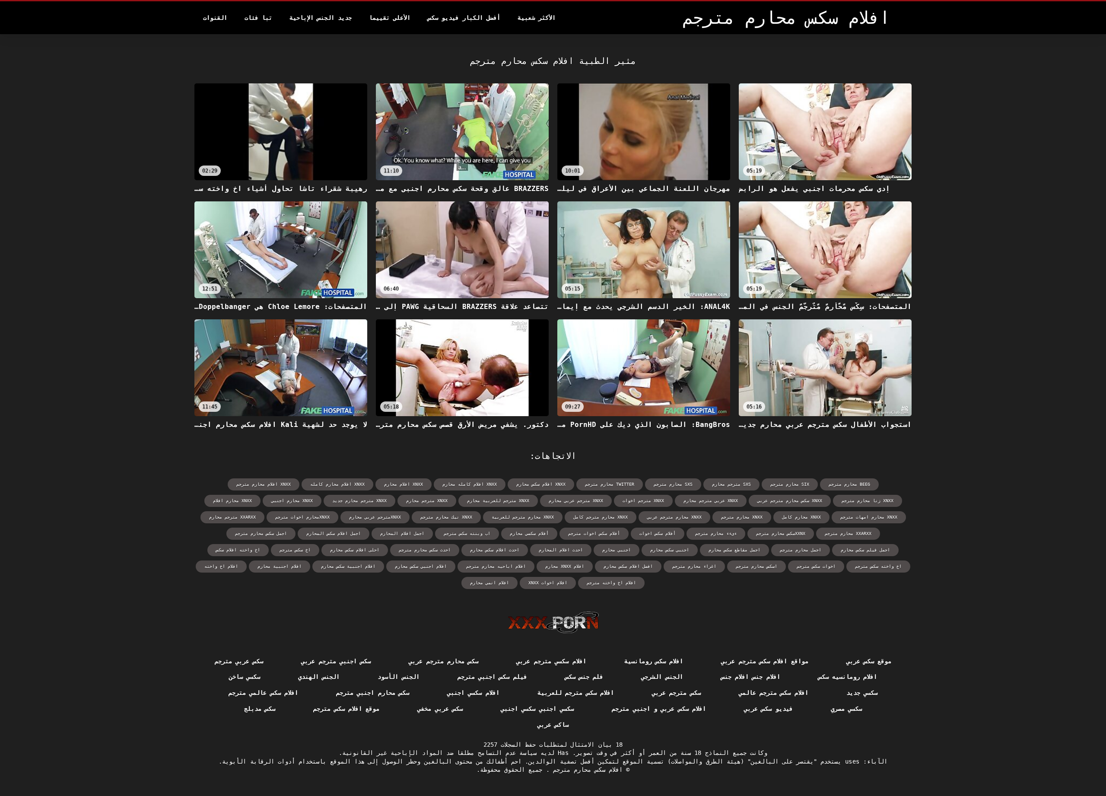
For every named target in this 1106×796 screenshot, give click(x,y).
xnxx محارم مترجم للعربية (523, 517)
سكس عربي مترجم (239, 661)
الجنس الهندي (319, 676)
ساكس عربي (553, 724)
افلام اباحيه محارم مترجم (496, 566)
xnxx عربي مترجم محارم (710, 500)
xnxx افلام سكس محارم (541, 484)
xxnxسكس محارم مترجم (780, 533)
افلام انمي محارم (489, 582)
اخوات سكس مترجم (816, 566)
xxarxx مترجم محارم (232, 517)
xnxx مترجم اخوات (643, 500)
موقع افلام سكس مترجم (346, 708)
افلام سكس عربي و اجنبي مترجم (659, 708)
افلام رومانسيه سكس (847, 676)
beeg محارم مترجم (849, 484)
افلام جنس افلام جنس (750, 676)
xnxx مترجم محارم (427, 500)
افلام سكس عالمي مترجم (263, 692)
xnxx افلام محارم (403, 484)
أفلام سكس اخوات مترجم (594, 533)
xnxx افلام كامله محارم (469, 484)
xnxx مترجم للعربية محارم (498, 500)
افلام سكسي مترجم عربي (551, 661)
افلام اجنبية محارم (279, 566)
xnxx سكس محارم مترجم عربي (789, 500)
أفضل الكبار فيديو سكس (464, 17)
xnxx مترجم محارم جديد (359, 500)
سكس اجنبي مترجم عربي (336, 661)
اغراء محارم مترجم (694, 566)
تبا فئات (258, 17)
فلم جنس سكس (584, 676)
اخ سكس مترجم (295, 550)
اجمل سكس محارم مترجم (261, 533)
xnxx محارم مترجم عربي (674, 517)
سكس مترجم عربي (676, 692)
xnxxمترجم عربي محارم (375, 517)
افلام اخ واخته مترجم (611, 582)
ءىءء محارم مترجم (716, 533)
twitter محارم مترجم (609, 484)
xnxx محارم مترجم (742, 517)
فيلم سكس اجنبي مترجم (492, 676)
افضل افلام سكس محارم (628, 566)
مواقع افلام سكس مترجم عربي (764, 661)
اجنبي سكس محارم (669, 550)
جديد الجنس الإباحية (320, 17)
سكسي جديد (861, 692)
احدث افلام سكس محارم (494, 550)
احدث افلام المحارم (561, 550)
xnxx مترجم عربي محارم (576, 500)
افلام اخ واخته (221, 566)
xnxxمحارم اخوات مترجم (302, 517)
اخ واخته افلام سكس (238, 550)
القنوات (215, 17)
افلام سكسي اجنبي (473, 692)
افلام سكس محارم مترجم (586, 769)
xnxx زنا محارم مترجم (867, 500)
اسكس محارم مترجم (756, 566)
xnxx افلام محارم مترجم (263, 484)
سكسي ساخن (244, 676)
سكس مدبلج (259, 708)
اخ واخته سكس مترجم (878, 566)
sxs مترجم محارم (731, 484)
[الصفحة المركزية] (553, 622)
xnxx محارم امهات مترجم (868, 517)
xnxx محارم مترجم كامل (600, 517)
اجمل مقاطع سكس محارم (734, 550)
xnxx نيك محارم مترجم (446, 517)
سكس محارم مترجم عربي (443, 661)
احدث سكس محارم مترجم (425, 550)
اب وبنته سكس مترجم (467, 533)
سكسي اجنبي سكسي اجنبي (537, 708)
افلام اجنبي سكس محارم (421, 566)
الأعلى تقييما (389, 17)
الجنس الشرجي (662, 676)
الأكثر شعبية (537, 17)
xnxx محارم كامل (801, 517)
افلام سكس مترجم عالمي (773, 692)
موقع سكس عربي (869, 661)
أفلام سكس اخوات (657, 533)
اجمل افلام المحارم (402, 533)
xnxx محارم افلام (232, 500)
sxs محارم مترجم (673, 484)
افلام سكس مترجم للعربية (575, 692)
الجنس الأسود (398, 676)
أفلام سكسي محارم (529, 533)
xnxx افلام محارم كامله (337, 484)
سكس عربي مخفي (440, 708)
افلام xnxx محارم (564, 566)
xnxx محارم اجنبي (292, 500)
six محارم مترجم (789, 484)
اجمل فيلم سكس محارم (865, 550)
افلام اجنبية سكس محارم (348, 566)
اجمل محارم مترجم (800, 550)
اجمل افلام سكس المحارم (333, 533)
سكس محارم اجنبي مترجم (372, 692)
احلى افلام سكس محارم (354, 550)
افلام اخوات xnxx (547, 582)
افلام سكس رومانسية (653, 661)
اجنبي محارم (616, 550)
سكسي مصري (846, 708)
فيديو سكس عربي (768, 708)
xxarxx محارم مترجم (848, 533)
